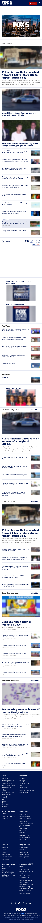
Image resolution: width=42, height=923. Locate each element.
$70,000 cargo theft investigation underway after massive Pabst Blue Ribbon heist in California (15, 567)
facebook (11, 903)
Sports (4, 802)
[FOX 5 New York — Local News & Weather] (7, 3)
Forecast (22, 778)
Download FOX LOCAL (26, 823)
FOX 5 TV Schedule (7, 378)
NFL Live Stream (24, 869)
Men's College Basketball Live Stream (26, 883)
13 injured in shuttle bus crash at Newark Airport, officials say (14, 355)
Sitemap (4, 806)
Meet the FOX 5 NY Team (16, 388)
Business (4, 852)
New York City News (10, 410)
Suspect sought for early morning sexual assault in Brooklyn (14, 466)
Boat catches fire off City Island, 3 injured (14, 475)
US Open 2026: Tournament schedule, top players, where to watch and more (14, 151)
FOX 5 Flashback (24, 852)
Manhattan (6, 241)
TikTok (19, 903)
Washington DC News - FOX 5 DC (9, 876)
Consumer (5, 847)
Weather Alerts (24, 783)
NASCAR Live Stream (26, 878)
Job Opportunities (24, 826)
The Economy (6, 854)
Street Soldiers (24, 847)
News (4, 775)
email (30, 903)
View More (35, 410)
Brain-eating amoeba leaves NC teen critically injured (21, 711)
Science (4, 799)
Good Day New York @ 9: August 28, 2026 (14, 645)
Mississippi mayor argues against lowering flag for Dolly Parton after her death (15, 177)
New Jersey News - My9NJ (8, 868)
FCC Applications (24, 837)
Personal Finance (7, 857)
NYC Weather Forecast (8, 364)
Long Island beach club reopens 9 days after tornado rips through (15, 549)
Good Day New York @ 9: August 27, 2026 (14, 654)
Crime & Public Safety (8, 792)
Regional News (8, 864)
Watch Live (33, 3)
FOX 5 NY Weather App (26, 790)
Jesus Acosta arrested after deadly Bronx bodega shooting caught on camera (20, 144)
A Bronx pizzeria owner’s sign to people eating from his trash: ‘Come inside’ (14, 338)
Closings (22, 781)
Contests (22, 833)
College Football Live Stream (26, 872)
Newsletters (5, 804)
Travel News (23, 788)
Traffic (21, 785)
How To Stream (24, 814)
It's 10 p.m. (22, 840)
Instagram (15, 903)
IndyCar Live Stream (25, 880)
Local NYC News (7, 783)
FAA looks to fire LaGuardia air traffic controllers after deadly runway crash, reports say (14, 493)
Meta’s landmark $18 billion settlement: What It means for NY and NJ (15, 585)
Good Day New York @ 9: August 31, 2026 (16, 623)
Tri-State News (8, 501)
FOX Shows (23, 821)
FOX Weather (23, 792)
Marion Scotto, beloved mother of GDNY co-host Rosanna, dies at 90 (15, 663)
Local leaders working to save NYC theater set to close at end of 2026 (15, 576)
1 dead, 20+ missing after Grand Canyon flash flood (14, 231)
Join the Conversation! (15, 304)
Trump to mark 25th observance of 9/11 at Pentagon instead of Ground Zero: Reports (15, 160)
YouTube (22, 903)
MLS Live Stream (24, 893)
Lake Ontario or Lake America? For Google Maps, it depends (15, 203)
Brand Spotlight (24, 857)
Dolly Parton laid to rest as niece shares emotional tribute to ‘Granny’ (14, 212)
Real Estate (5, 859)
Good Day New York (10, 593)
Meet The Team (24, 816)
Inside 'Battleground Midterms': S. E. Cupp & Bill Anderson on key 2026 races (15, 329)
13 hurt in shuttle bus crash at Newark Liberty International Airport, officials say (20, 74)
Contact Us (22, 830)
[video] (35, 331)
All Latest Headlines (10, 680)
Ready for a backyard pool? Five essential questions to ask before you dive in (15, 222)
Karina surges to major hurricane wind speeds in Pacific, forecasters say (14, 169)
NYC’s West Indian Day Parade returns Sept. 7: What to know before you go (15, 484)
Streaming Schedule (8, 781)
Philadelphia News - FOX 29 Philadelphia (8, 872)
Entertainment (6, 795)
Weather (23, 775)
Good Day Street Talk (8, 816)
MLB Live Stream (24, 876)
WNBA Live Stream (25, 891)
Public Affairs (23, 828)
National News (6, 788)
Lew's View (22, 850)
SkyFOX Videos (24, 854)
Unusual (4, 797)
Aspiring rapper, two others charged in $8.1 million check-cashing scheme (15, 186)
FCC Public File (24, 835)
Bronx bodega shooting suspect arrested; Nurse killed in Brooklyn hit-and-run (14, 347)
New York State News (8, 785)
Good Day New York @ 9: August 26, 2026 (14, 672)
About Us (23, 811)
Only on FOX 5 (25, 845)
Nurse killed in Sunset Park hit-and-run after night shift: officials (19, 114)
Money (5, 845)
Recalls (4, 850)
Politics (4, 790)
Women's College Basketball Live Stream (26, 887)
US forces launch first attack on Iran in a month (14, 195)
